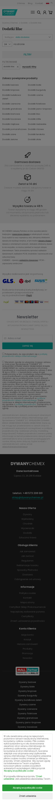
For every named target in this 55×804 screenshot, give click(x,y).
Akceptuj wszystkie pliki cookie (27, 788)
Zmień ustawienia (27, 796)
